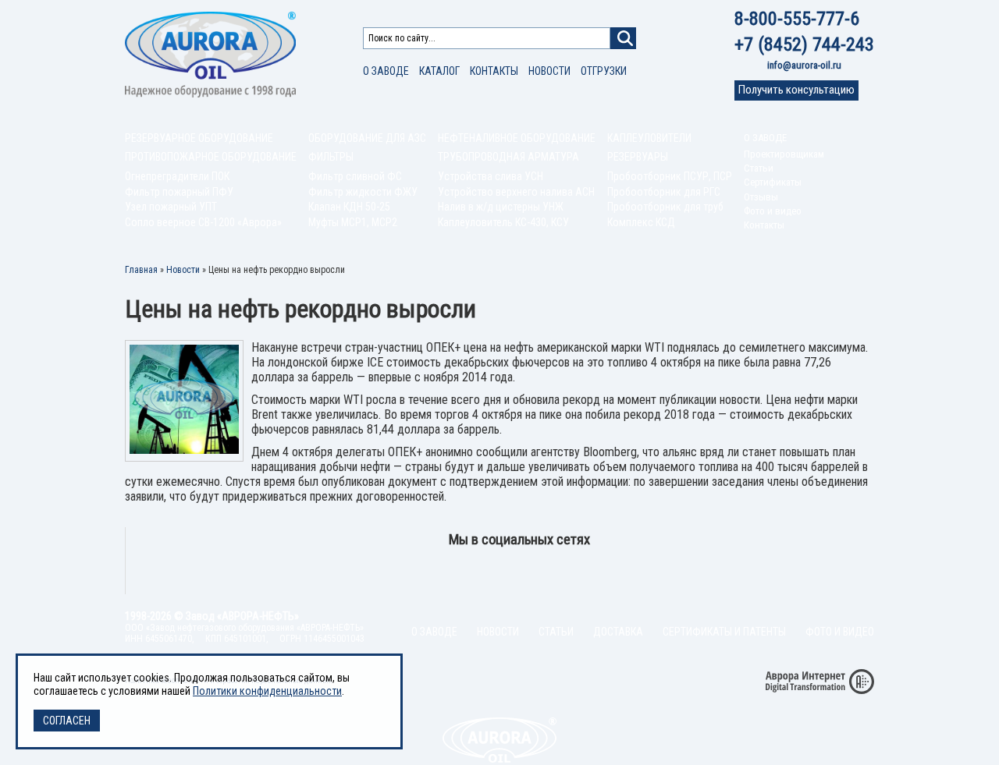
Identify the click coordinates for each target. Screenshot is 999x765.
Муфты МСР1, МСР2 (352, 222)
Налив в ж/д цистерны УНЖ (500, 206)
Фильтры (331, 157)
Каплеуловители (649, 138)
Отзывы (761, 197)
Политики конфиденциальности (267, 691)
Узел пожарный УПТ (171, 206)
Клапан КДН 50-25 (349, 206)
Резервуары (637, 157)
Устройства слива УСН (490, 176)
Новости (549, 71)
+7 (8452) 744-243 (804, 44)
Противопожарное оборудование (211, 157)
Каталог (439, 71)
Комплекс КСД (641, 222)
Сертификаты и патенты (724, 631)
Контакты (494, 71)
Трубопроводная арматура (508, 157)
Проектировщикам (784, 154)
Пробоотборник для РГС (663, 192)
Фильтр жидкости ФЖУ (363, 192)
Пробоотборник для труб (665, 206)
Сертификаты (773, 182)
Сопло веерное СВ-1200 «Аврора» (203, 222)
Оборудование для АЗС (367, 138)
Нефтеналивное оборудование (516, 138)
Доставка (618, 631)
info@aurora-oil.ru (804, 65)
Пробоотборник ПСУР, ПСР (669, 176)
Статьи (758, 168)
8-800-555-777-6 (796, 19)
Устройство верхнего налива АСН (516, 192)
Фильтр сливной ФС (355, 176)
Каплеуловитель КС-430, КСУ (503, 222)
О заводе (386, 71)
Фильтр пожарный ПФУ (179, 192)
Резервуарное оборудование (199, 138)
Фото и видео (773, 211)
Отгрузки (604, 71)
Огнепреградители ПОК (177, 176)
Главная (141, 269)
